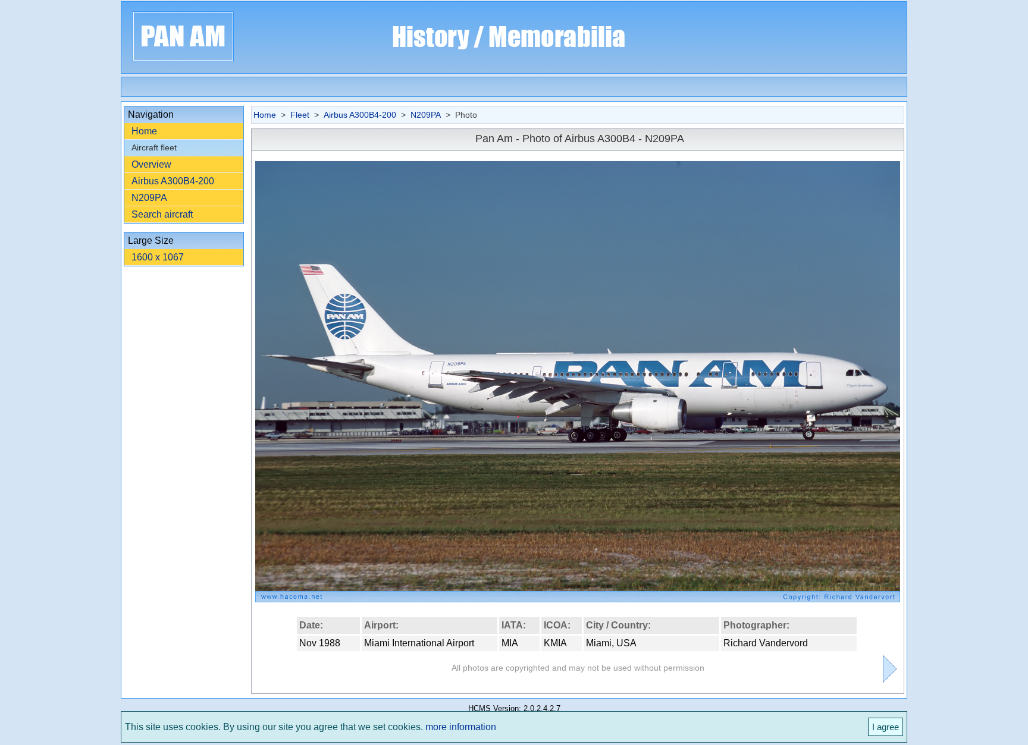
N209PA (149, 198)
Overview (151, 164)
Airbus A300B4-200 (172, 181)
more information (460, 727)
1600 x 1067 (157, 257)
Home (144, 131)
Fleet (299, 115)
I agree (885, 727)
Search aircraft (162, 214)
